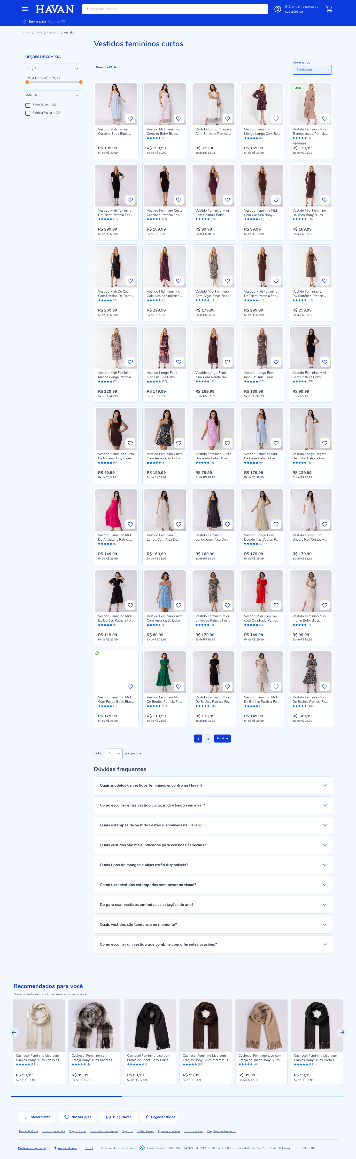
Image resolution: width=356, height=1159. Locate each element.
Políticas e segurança (32, 1148)
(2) (115, 300)
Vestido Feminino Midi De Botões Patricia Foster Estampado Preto (310, 701)
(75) (213, 219)
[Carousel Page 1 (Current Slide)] (66, 1096)
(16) (115, 219)
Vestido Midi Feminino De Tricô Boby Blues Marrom (309, 215)
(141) (34, 1064)
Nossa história (28, 1131)
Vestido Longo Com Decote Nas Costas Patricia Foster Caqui (261, 539)
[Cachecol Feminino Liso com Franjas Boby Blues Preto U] (317, 1026)
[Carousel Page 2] (177, 1096)
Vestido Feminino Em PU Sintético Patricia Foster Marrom (309, 296)
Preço (30, 68)
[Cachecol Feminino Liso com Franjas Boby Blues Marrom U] (206, 1026)
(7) (115, 381)
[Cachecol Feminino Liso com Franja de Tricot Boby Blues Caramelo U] (261, 1026)
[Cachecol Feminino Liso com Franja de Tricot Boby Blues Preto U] (150, 1026)
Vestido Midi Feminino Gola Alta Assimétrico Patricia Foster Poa (163, 296)
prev (14, 1032)
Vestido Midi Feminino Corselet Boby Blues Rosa (163, 133)
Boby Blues (46, 105)
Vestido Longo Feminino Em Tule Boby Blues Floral (162, 377)
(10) (261, 706)
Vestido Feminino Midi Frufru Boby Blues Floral (309, 620)
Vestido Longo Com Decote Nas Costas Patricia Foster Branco (310, 539)
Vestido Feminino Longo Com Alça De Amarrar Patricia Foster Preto (213, 542)
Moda (39, 32)
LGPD (89, 1148)
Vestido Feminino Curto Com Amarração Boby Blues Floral (165, 620)
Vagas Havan (77, 1131)
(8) (163, 625)
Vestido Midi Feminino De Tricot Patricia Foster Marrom (261, 296)
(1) (163, 138)
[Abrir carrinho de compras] (329, 9)
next (342, 1032)
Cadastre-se (294, 11)
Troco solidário (193, 1131)
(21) (213, 381)
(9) (261, 462)
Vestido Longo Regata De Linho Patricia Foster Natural (309, 458)
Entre (303, 6)
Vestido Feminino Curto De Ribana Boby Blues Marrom (116, 458)
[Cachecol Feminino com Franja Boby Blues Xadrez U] (95, 1026)
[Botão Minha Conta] (278, 9)
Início (27, 32)
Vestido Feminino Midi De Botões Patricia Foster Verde (165, 701)
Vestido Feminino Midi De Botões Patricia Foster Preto (213, 701)
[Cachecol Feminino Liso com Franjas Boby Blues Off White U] (39, 1026)
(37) (310, 300)
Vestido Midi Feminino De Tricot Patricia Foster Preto (115, 215)
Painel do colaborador (104, 1131)
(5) (261, 138)
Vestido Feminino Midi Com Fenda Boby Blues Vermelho (115, 701)
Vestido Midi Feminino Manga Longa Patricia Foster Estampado (115, 377)
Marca (31, 95)
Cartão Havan (145, 1131)
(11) (164, 219)
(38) (310, 219)
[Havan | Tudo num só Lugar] (55, 9)
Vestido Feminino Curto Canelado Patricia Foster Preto (165, 215)
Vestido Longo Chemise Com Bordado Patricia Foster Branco (213, 133)
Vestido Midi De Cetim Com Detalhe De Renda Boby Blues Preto (115, 296)
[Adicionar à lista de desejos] (130, 118)
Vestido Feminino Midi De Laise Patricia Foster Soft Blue (262, 458)
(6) (115, 625)
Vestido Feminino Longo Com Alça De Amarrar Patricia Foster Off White (164, 542)
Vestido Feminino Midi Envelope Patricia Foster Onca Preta (212, 620)
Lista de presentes (53, 1131)
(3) (212, 462)
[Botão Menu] (25, 9)
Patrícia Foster (48, 113)
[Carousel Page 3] (289, 1096)
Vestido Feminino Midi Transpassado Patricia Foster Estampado (309, 133)
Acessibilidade (67, 1148)
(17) (164, 381)
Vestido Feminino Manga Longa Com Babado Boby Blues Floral (261, 133)
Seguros (127, 1131)
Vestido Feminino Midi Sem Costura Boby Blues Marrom (261, 215)
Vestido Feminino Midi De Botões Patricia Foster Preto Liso (116, 620)
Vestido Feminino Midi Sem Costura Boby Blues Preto (309, 377)
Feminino (53, 32)
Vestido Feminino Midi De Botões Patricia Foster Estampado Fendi (262, 701)
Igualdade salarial (169, 1131)
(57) (115, 462)
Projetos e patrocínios (221, 1131)
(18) (261, 625)
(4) (309, 138)
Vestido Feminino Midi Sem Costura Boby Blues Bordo (212, 215)
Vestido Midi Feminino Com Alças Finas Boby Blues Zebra (212, 296)
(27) (261, 381)
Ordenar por (302, 62)
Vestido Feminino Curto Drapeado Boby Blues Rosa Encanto (213, 458)
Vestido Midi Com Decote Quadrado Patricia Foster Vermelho (261, 620)
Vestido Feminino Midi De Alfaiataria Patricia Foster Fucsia (115, 539)
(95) (144, 1064)
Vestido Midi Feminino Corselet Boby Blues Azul (115, 133)
